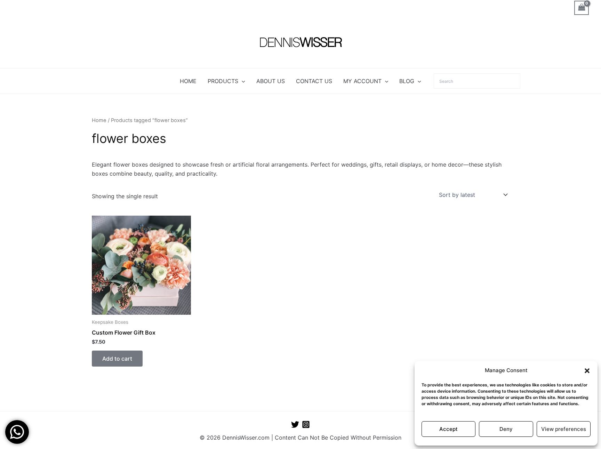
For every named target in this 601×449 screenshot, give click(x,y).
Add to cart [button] (117, 358)
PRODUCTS (223, 81)
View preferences (563, 429)
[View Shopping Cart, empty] (581, 8)
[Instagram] (306, 424)
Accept (448, 429)
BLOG (406, 81)
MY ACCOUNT (362, 81)
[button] (587, 370)
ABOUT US (270, 81)
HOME (188, 81)
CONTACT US (314, 81)
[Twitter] (295, 424)
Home (99, 120)
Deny (506, 429)
